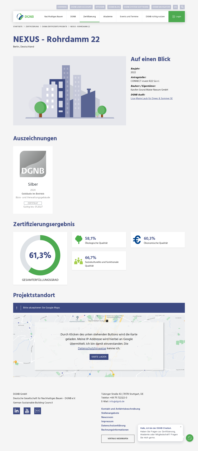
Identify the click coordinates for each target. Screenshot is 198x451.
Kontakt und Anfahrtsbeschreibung (120, 409)
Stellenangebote (110, 413)
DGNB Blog (114, 7)
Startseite (18, 26)
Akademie (107, 16)
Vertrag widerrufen (118, 438)
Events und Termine (129, 16)
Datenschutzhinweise (92, 348)
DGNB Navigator (161, 7)
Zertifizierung (89, 16)
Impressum (107, 422)
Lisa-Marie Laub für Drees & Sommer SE (152, 99)
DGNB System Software (136, 7)
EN (175, 7)
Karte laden (99, 357)
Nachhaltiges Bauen (53, 16)
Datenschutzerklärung (113, 426)
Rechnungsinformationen (115, 430)
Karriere (62, 7)
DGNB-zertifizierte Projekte (55, 26)
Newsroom (107, 417)
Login (178, 16)
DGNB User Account (81, 7)
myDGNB (100, 7)
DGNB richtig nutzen (155, 16)
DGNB (73, 16)
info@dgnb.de (116, 402)
